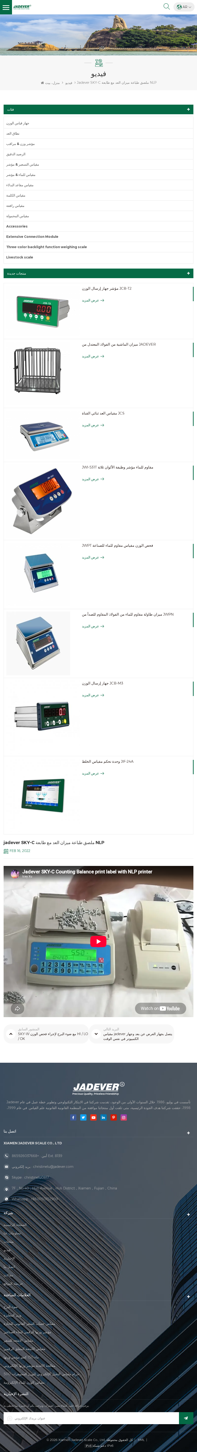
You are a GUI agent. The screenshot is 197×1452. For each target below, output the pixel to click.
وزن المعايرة (12, 1315)
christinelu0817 (36, 1177)
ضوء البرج (11, 1307)
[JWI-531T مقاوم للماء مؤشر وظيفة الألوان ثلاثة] (43, 501)
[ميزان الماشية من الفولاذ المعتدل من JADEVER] (43, 373)
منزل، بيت (52, 83)
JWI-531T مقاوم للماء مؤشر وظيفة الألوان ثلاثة (117, 467)
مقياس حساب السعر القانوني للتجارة (29, 1323)
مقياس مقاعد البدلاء (20, 185)
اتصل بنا (9, 1267)
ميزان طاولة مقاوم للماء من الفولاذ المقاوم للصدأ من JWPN (128, 614)
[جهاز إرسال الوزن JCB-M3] (43, 717)
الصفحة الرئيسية (15, 1225)
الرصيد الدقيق (15, 154)
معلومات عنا (12, 1233)
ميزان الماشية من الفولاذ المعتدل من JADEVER (119, 344)
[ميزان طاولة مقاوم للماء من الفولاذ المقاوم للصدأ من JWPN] (43, 643)
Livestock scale (19, 257)
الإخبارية (9, 1258)
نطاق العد (12, 133)
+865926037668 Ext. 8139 (37, 1156)
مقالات (8, 1275)
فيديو (68, 83)
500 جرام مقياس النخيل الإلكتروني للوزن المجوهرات (41, 1374)
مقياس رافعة (15, 206)
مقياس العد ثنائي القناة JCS (103, 413)
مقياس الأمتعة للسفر (18, 1340)
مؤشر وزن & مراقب (20, 144)
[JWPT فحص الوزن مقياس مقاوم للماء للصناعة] (43, 574)
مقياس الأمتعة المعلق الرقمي (24, 1349)
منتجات (9, 1241)
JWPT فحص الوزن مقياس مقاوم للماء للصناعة (117, 545)
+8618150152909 (44, 1199)
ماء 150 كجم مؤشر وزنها (21, 1357)
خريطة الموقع (13, 1283)
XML (141, 1440)
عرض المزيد (90, 300)
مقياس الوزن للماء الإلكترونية (24, 1382)
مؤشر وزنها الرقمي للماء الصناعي (27, 1332)
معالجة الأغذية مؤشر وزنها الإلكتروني (29, 1365)
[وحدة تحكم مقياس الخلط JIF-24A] (43, 795)
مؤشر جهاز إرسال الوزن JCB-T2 (107, 288)
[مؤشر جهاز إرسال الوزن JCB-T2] (43, 311)
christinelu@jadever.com (53, 1166)
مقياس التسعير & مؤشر (22, 164)
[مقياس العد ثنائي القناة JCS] (43, 434)
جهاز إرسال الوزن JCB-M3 (102, 683)
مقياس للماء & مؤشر (21, 175)
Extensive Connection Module (32, 236)
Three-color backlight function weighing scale (46, 247)
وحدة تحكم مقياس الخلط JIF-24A (108, 761)
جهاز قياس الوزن (17, 123)
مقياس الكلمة (15, 195)
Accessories (17, 226)
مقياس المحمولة (17, 216)
